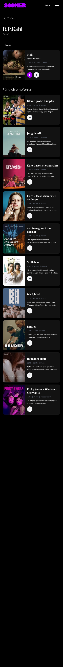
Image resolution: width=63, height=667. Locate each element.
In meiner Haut (36, 358)
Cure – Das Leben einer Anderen (41, 197)
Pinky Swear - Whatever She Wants (42, 391)
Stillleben (33, 262)
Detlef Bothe (35, 59)
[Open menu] (57, 5)
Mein (30, 54)
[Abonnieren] (29, 75)
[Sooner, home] (15, 5)
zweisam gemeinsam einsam (39, 230)
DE (46, 5)
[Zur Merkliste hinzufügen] (36, 75)
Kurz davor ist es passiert (42, 165)
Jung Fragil (34, 133)
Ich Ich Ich (33, 294)
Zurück (11, 18)
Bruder (31, 326)
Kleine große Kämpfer (40, 101)
